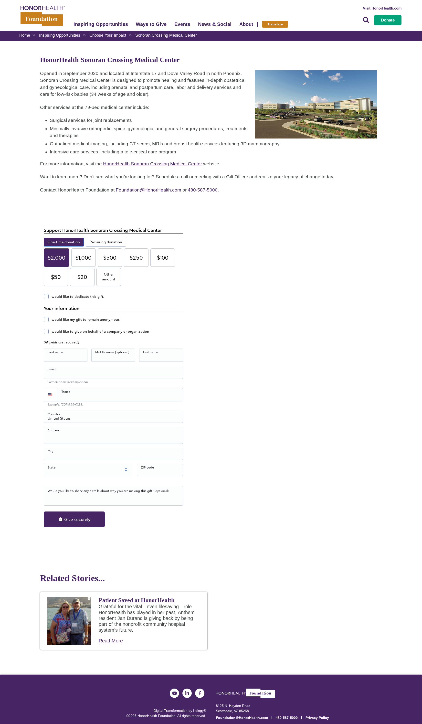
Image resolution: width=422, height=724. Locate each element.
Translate (275, 24)
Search (366, 20)
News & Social (215, 24)
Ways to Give (151, 24)
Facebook (199, 693)
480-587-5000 (203, 189)
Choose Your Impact (107, 35)
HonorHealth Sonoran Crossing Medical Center (152, 163)
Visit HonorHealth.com (382, 8)
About (246, 24)
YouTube (174, 693)
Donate (388, 20)
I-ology (198, 711)
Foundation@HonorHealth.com (148, 189)
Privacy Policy (317, 717)
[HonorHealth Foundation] (43, 15)
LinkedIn (187, 693)
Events (182, 24)
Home (24, 35)
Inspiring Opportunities (101, 24)
